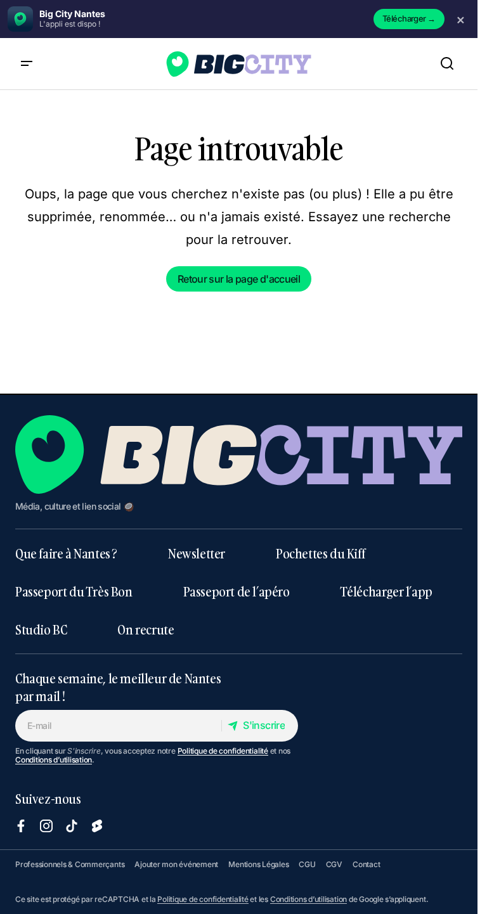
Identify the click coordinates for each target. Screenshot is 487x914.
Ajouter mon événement (176, 864)
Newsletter (196, 553)
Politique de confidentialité (223, 751)
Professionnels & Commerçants (69, 864)
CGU (307, 864)
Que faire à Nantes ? (66, 553)
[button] (26, 64)
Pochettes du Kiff (320, 553)
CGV (334, 864)
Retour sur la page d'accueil (239, 279)
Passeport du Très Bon (74, 591)
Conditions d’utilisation (53, 759)
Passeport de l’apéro (236, 591)
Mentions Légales (258, 864)
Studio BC (41, 629)
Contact (366, 864)
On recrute (145, 629)
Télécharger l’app (386, 591)
